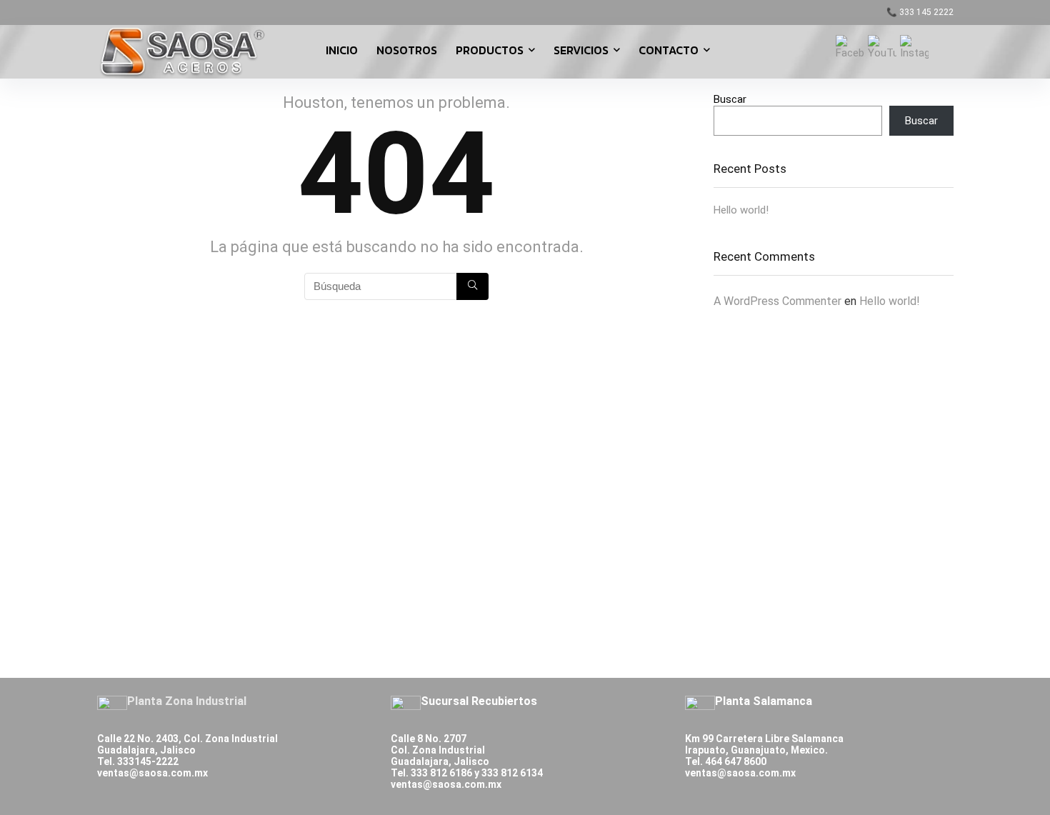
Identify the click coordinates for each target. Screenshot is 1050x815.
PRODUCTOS (490, 50)
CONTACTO (669, 50)
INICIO (342, 50)
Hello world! (741, 210)
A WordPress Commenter (777, 301)
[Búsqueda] (472, 286)
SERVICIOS (581, 50)
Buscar (730, 99)
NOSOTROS (406, 50)
